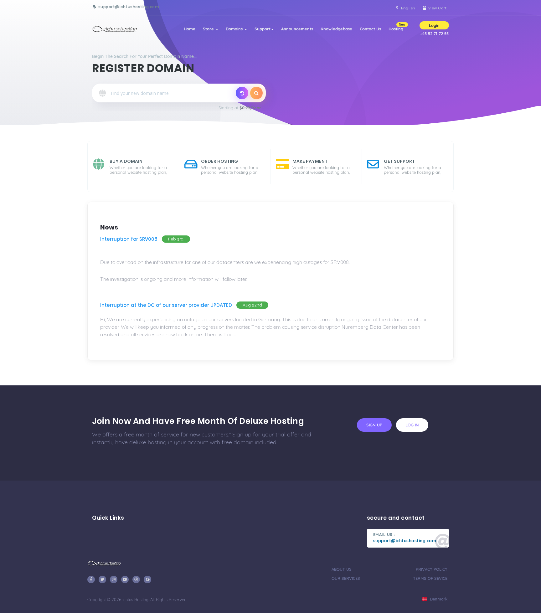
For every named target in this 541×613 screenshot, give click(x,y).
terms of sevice (430, 578)
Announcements (297, 28)
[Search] (256, 93)
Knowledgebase (336, 28)
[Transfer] (242, 93)
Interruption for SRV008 (128, 239)
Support (262, 28)
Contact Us (370, 28)
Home (189, 28)
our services (346, 578)
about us (342, 569)
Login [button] (434, 25)
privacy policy (431, 569)
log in (412, 424)
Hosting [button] (397, 27)
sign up (374, 424)
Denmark (438, 598)
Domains (235, 28)
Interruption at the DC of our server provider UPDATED (166, 305)
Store (209, 28)
